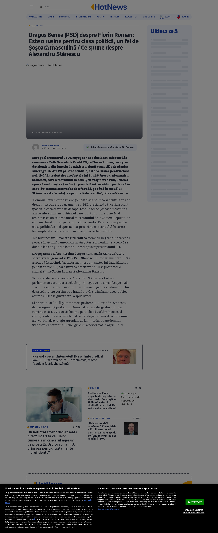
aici (34, 519)
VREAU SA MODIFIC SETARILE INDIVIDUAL (193, 511)
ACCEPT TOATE (195, 502)
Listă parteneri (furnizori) (108, 509)
